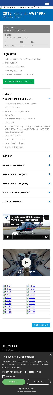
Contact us (41, 325)
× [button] (50, 355)
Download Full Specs (18, 81)
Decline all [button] (39, 382)
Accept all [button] (14, 382)
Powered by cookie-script (26, 392)
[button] (26, 388)
